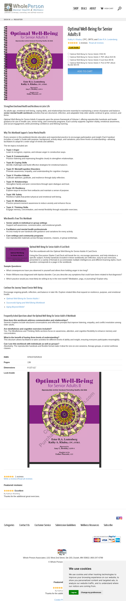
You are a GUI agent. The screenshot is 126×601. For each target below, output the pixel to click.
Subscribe (108, 525)
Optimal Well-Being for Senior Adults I (22, 298)
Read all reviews (96, 43)
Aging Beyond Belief (15, 307)
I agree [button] (74, 592)
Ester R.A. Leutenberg (107, 39)
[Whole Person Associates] (24, 13)
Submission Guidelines (65, 525)
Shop (75, 8)
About (93, 8)
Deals (84, 8)
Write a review (10, 479)
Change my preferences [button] (91, 592)
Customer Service (43, 525)
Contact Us (24, 525)
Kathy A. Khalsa (75, 39)
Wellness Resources (90, 525)
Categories (9, 525)
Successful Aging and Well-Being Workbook (25, 303)
